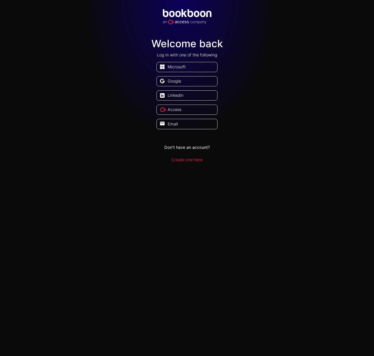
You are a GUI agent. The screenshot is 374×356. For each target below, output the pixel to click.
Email (173, 123)
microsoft (177, 66)
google (174, 81)
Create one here (187, 159)
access (174, 109)
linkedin (175, 95)
